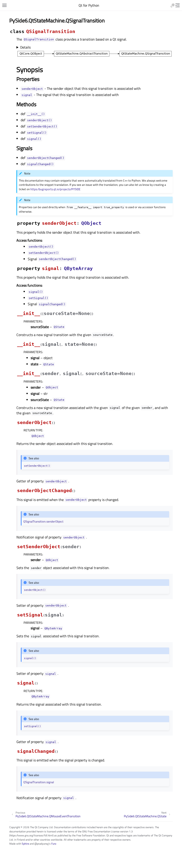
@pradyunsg (41, 843)
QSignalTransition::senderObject (43, 521)
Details (25, 47)
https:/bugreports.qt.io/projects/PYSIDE (55, 189)
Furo (53, 843)
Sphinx (25, 843)
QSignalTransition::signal (38, 782)
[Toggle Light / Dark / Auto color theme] (172, 5)
